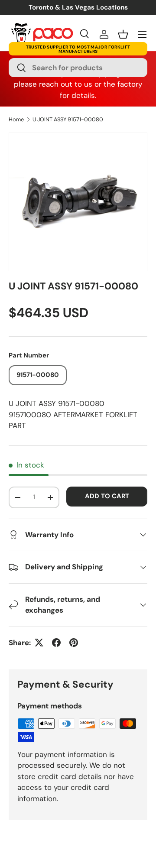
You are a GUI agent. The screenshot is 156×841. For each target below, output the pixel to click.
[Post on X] (39, 642)
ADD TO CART (107, 496)
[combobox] (78, 67)
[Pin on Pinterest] (73, 642)
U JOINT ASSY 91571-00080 (67, 120)
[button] (123, 34)
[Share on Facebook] (56, 642)
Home (16, 120)
